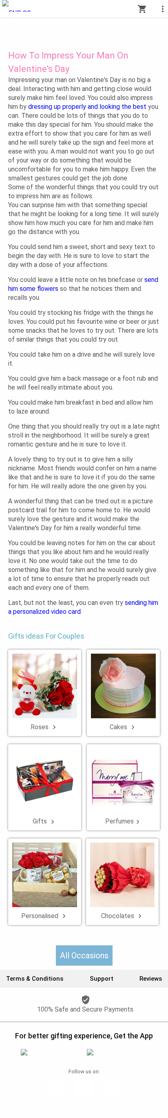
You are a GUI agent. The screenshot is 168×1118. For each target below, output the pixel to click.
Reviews (150, 978)
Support (101, 978)
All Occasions (84, 955)
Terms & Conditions (34, 978)
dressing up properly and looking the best (87, 106)
